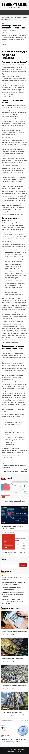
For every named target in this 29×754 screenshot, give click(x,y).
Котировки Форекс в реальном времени (12, 526)
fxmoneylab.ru (14, 4)
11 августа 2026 (12, 634)
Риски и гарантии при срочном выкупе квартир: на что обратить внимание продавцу (13, 594)
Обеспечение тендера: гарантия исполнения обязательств (14, 465)
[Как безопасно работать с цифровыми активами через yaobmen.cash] (14, 647)
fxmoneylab (5, 634)
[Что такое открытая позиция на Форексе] (14, 490)
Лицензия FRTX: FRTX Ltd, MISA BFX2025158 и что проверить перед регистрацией (12, 601)
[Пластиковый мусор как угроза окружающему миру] (14, 674)
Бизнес (4, 681)
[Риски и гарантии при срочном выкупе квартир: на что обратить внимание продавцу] (14, 701)
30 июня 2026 (12, 742)
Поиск (3, 559)
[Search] (26, 12)
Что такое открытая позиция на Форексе (13, 501)
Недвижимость (6, 708)
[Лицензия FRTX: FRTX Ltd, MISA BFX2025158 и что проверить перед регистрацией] (14, 728)
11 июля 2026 (12, 688)
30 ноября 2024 (12, 30)
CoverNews (11, 751)
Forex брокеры (5, 735)
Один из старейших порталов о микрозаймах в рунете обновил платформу (11, 577)
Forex (4, 23)
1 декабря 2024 (11, 503)
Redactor (5, 30)
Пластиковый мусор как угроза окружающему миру (11, 588)
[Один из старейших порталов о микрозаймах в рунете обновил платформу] (14, 620)
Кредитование (5, 627)
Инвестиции (5, 654)
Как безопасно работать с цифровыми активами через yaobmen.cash (13, 583)
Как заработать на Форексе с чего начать (13, 552)
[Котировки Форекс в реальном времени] (14, 515)
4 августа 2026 (12, 661)
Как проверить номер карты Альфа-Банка (15, 470)
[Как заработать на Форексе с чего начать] (14, 541)
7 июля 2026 (11, 715)
